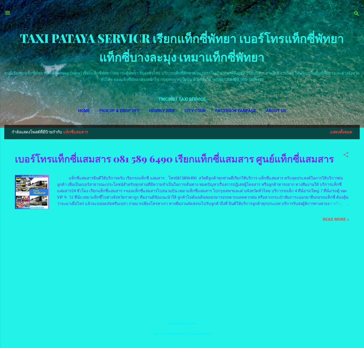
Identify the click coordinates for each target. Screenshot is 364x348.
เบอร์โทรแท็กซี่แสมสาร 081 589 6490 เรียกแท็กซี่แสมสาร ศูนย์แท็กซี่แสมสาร (174, 158)
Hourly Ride (162, 110)
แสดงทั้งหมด (341, 132)
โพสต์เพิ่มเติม (182, 241)
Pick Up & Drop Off (119, 110)
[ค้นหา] (356, 14)
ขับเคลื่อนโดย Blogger (185, 313)
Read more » (336, 219)
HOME (84, 110)
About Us (276, 110)
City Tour (195, 110)
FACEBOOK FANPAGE (235, 110)
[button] (346, 156)
